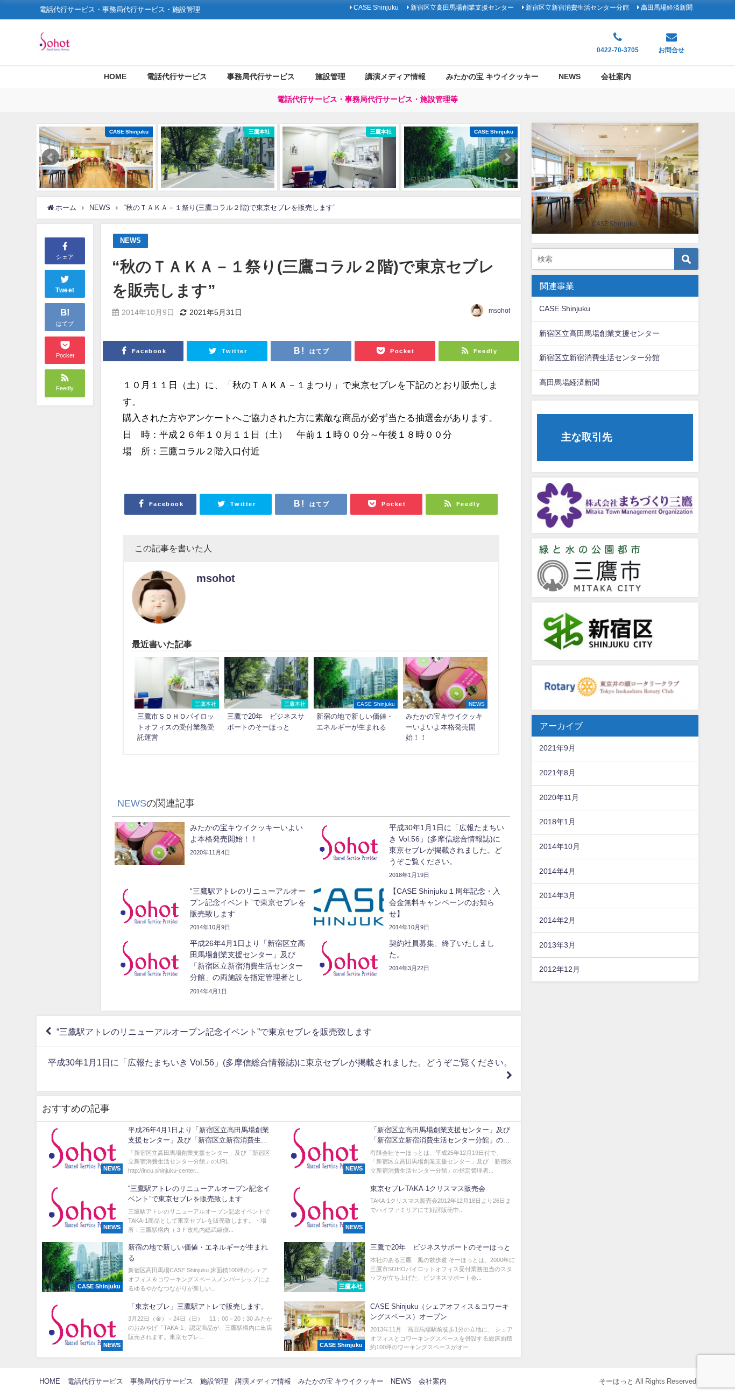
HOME (115, 76)
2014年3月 (557, 895)
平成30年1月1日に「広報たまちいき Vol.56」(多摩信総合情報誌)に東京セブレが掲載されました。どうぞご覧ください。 (280, 1062)
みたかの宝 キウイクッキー (492, 76)
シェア (65, 256)
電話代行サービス (177, 76)
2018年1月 (557, 821)
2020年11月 (559, 797)
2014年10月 (559, 846)
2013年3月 (557, 945)
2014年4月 (557, 871)
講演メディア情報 (395, 76)
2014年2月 (557, 920)
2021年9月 (557, 748)
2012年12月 (559, 969)
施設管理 (330, 76)
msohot (499, 310)
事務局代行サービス (261, 76)
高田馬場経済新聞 (666, 7)
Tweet (65, 289)
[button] (50, 157)
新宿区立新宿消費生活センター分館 (577, 7)
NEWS (570, 76)
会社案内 (616, 76)
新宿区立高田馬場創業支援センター (462, 7)
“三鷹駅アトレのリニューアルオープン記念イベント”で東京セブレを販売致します (214, 1031)
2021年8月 (557, 772)
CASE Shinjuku (376, 7)
